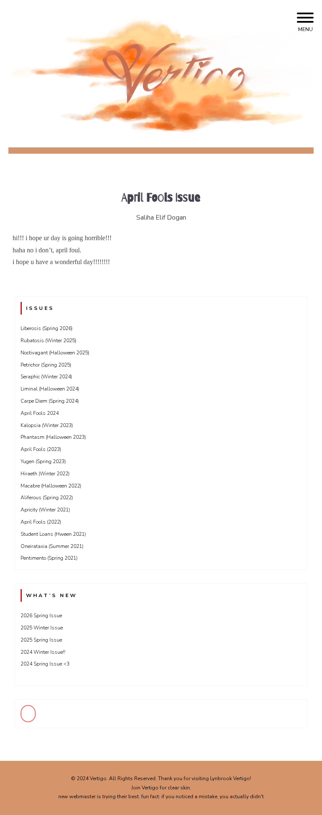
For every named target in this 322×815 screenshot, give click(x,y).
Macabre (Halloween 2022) (51, 485)
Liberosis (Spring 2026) (47, 328)
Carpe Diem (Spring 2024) (50, 401)
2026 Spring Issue (41, 615)
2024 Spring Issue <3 (45, 663)
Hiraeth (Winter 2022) (45, 473)
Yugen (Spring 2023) (43, 461)
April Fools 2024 (40, 413)
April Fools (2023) (41, 449)
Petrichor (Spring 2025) (46, 365)
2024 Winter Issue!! (43, 652)
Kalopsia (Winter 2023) (47, 425)
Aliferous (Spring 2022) (47, 497)
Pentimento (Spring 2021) (49, 558)
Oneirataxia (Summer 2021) (52, 546)
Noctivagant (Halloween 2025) (55, 352)
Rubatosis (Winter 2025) (48, 340)
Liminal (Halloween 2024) (50, 388)
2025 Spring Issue (41, 640)
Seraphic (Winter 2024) (46, 376)
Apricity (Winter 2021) (45, 509)
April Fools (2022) (41, 522)
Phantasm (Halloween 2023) (53, 437)
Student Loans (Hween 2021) (53, 534)
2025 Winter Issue (42, 627)
